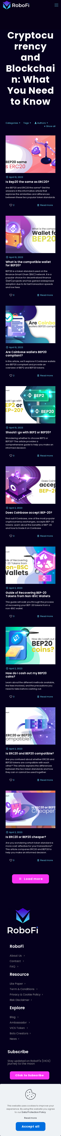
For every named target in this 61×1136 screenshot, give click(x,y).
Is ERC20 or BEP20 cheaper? (26, 837)
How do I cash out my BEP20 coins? (26, 675)
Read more (46, 205)
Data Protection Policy (34, 1112)
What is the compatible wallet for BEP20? (28, 263)
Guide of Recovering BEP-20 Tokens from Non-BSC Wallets (28, 594)
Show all (50, 126)
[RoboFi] (16, 5)
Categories (12, 123)
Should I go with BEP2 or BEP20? (28, 432)
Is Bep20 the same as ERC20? (27, 182)
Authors (41, 123)
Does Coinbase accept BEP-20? (29, 513)
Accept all (30, 1126)
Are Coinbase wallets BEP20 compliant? (26, 353)
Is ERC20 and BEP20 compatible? (30, 753)
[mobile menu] (56, 5)
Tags (26, 123)
